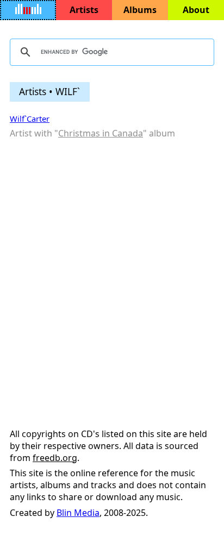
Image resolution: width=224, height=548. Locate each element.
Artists (84, 10)
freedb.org (55, 458)
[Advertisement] (112, 261)
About (196, 10)
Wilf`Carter (29, 118)
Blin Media (78, 513)
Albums (140, 10)
